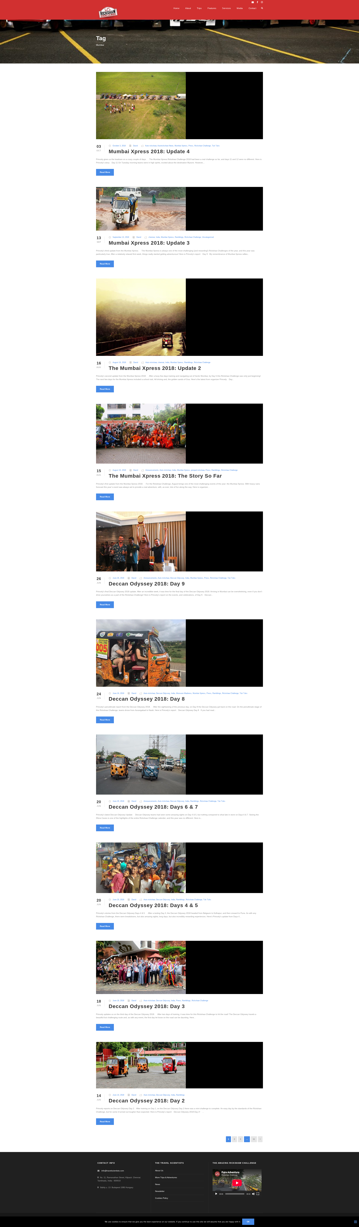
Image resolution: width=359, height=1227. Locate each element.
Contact (252, 8)
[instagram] (262, 2)
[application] (237, 1183)
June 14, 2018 (118, 1095)
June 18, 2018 (118, 1000)
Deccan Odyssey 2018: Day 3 (147, 1006)
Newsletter (159, 1191)
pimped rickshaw (197, 470)
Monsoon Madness (184, 693)
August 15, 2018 (119, 470)
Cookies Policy (161, 1198)
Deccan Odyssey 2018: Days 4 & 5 (153, 905)
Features (212, 8)
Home (176, 8)
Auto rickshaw (151, 146)
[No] (355, 1221)
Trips (199, 8)
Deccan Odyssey (177, 578)
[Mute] (253, 1193)
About (188, 8)
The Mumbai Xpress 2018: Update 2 (155, 368)
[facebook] (257, 2)
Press (190, 146)
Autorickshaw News (165, 146)
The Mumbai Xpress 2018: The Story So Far (165, 476)
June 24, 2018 (118, 693)
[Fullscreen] (257, 1193)
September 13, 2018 (121, 237)
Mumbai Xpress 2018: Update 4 (149, 151)
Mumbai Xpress (181, 146)
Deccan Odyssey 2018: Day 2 (147, 1101)
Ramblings (179, 237)
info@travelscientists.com (112, 1171)
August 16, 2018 (119, 362)
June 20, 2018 (118, 801)
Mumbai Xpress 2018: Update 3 (149, 243)
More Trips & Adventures (166, 1177)
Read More (105, 172)
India (158, 237)
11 (254, 1139)
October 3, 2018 (119, 146)
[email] (253, 2)
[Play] (216, 1193)
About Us (159, 1170)
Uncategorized (208, 237)
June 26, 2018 (118, 578)
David (135, 146)
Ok (248, 1222)
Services (226, 8)
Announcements (152, 470)
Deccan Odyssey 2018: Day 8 (147, 699)
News (157, 1184)
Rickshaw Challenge (202, 146)
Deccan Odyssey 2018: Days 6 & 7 (153, 807)
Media (240, 8)
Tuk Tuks (216, 146)
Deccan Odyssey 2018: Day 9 (147, 584)
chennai (152, 237)
